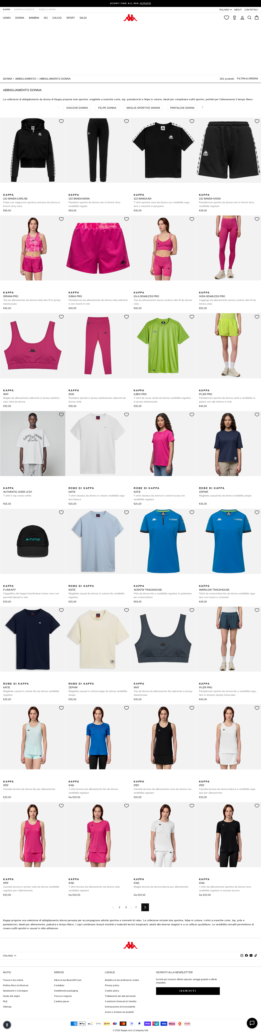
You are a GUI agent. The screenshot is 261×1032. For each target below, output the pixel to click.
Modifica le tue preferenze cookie (122, 980)
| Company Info (140, 1030)
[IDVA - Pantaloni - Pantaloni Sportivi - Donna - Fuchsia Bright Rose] (71, 386)
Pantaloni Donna (182, 107)
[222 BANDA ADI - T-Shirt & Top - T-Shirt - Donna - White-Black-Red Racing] (153, 191)
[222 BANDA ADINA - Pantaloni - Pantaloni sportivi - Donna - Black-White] (71, 191)
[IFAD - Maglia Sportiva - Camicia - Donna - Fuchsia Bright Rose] (82, 777)
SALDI (83, 17)
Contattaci (59, 985)
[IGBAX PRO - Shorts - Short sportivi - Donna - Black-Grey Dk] (82, 288)
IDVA (97, 396)
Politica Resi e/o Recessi (16, 985)
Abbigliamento (25, 78)
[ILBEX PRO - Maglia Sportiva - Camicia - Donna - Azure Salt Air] (141, 386)
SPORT (70, 17)
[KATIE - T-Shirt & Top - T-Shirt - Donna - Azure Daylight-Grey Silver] (76, 484)
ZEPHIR (225, 492)
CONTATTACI (251, 10)
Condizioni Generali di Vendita (120, 1001)
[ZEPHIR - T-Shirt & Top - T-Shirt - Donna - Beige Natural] (207, 484)
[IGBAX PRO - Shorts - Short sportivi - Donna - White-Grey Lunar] (88, 288)
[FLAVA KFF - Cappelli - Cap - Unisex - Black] (5, 582)
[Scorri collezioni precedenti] (58, 107)
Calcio (57, 17)
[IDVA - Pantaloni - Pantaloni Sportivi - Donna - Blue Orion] (88, 386)
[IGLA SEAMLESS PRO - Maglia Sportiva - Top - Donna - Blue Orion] (141, 288)
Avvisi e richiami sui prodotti (119, 1012)
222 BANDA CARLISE (31, 200)
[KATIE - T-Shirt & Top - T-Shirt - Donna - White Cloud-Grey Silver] (71, 484)
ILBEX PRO (162, 396)
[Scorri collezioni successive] (203, 107)
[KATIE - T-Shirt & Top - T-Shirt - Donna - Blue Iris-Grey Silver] (82, 484)
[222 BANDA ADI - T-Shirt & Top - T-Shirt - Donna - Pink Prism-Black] (141, 191)
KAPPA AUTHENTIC (24, 9)
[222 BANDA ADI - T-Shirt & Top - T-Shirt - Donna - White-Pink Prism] (147, 191)
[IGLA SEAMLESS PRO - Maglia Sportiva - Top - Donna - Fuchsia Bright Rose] (136, 288)
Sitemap (7, 1007)
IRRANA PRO (32, 298)
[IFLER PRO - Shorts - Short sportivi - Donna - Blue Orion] (212, 386)
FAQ (5, 1001)
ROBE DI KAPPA (47, 9)
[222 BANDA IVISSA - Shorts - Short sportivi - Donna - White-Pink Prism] (207, 191)
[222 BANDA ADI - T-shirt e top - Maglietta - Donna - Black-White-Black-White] (136, 191)
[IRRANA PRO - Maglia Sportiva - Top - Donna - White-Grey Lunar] (17, 288)
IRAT (31, 396)
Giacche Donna (77, 107)
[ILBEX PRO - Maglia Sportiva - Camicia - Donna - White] (147, 386)
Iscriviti (188, 991)
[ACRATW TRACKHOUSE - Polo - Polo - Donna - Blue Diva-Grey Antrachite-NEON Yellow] (136, 582)
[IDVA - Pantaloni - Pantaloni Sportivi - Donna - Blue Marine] (82, 386)
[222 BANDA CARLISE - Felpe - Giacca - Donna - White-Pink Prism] (11, 191)
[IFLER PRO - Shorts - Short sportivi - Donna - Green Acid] (201, 386)
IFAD (93, 787)
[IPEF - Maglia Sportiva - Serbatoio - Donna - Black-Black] (11, 777)
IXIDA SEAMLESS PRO (227, 298)
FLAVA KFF (31, 592)
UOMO (7, 17)
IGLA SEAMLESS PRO (163, 298)
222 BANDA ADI (162, 200)
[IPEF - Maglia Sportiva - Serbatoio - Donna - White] (22, 777)
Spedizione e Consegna (15, 991)
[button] (7, 1025)
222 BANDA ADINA (94, 200)
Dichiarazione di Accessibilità (120, 1007)
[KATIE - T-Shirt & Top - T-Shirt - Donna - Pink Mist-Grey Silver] (153, 484)
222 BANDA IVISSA (226, 200)
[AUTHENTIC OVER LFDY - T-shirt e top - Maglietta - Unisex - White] (5, 484)
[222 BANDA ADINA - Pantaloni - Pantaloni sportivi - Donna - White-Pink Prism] (76, 191)
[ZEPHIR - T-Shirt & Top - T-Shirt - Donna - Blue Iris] (201, 484)
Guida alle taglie (11, 996)
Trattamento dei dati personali (120, 996)
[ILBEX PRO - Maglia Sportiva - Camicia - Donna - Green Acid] (136, 386)
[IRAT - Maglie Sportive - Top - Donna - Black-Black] (11, 386)
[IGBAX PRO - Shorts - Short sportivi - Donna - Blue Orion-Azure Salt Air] (76, 288)
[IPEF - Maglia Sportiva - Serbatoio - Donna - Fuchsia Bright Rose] (17, 777)
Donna (7, 78)
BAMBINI (34, 17)
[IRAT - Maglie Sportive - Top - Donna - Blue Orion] (17, 386)
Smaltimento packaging (66, 991)
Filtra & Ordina (247, 78)
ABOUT (238, 10)
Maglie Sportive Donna (143, 107)
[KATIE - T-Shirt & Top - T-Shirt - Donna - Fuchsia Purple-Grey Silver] (88, 484)
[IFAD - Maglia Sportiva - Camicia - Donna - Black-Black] (76, 777)
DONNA (19, 17)
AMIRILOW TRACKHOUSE (227, 592)
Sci (46, 17)
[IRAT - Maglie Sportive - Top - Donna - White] (22, 386)
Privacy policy (112, 985)
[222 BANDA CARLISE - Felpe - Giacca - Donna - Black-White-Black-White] (5, 191)
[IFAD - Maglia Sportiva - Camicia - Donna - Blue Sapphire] (71, 777)
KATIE (97, 494)
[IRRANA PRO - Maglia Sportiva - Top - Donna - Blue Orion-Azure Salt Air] (11, 288)
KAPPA (6, 9)
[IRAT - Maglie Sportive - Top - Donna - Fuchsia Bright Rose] (5, 386)
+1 (93, 484)
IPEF (29, 785)
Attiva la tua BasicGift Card (67, 980)
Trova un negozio (63, 996)
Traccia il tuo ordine (13, 980)
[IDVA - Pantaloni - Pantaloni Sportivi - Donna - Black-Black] (76, 386)
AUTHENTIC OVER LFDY (17, 492)
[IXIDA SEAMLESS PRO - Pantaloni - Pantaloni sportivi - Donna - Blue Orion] (207, 288)
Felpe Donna (107, 107)
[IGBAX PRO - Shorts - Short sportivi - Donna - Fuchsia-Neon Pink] (71, 288)
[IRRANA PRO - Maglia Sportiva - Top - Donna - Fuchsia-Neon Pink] (5, 288)
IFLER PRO (227, 396)
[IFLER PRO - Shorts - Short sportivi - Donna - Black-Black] (207, 386)
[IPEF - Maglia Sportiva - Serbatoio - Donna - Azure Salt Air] (5, 777)
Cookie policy (112, 991)
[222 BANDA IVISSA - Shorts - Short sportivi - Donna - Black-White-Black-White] (201, 191)
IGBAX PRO (98, 298)
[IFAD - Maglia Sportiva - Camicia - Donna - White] (88, 777)
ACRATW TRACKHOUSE (163, 592)
